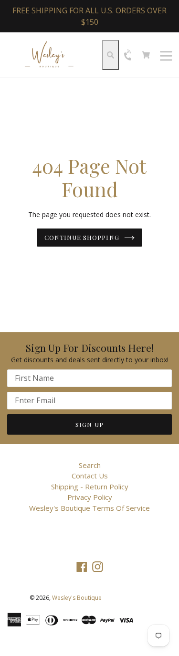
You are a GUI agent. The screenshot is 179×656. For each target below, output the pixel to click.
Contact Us (90, 475)
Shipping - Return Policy (89, 486)
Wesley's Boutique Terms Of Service (89, 508)
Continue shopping (81, 237)
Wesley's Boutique (77, 598)
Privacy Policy (89, 497)
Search (90, 465)
